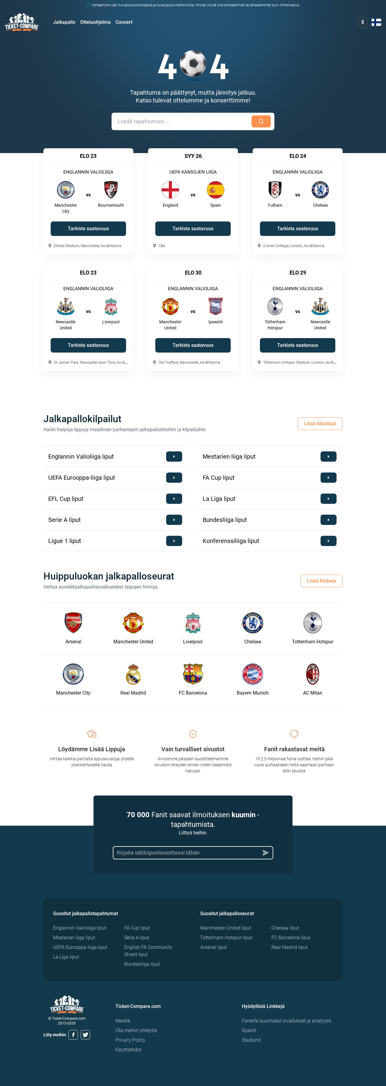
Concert (123, 22)
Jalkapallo (64, 22)
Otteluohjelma (95, 22)
